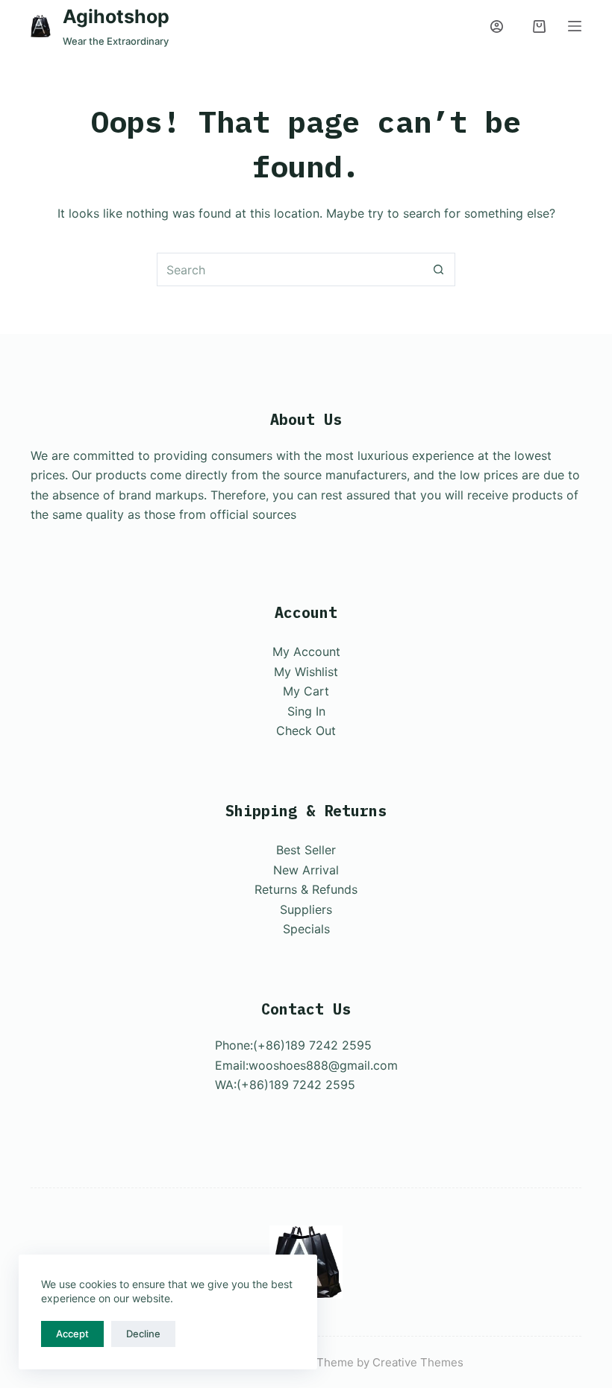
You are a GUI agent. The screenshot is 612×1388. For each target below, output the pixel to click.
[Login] (496, 26)
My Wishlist (306, 671)
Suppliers (306, 909)
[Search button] (438, 269)
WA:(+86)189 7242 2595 (285, 1084)
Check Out (306, 730)
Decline (143, 1334)
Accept (72, 1334)
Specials (306, 928)
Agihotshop (116, 16)
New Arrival (306, 869)
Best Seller (306, 849)
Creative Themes (417, 1362)
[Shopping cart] (539, 26)
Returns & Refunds (306, 889)
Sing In (306, 711)
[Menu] (574, 26)
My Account (306, 651)
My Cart (306, 691)
